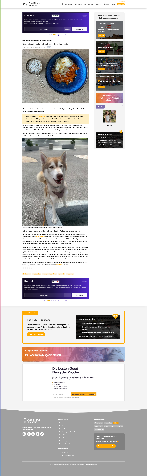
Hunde (45, 274)
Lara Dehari (28, 47)
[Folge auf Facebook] (29, 434)
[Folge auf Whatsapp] (33, 434)
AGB (95, 464)
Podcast (113, 4)
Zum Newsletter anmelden (106, 446)
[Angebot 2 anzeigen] (49, 34)
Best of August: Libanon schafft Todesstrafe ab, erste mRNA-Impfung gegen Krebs (108, 29)
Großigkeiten (41, 116)
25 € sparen (79, 29)
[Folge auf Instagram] (24, 434)
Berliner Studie (40, 236)
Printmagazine (68, 4)
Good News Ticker (88, 4)
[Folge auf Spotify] (37, 434)
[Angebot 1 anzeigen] (47, 34)
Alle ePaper (78, 4)
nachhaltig (70, 274)
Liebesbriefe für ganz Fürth (105, 47)
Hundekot (59, 265)
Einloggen (122, 1)
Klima (49, 47)
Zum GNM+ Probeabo (36, 334)
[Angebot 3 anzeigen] (51, 34)
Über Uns (106, 4)
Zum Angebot (79, 295)
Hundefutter (53, 274)
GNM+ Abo (121, 4)
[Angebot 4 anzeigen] (54, 34)
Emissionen (26, 274)
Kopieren (67, 29)
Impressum (89, 464)
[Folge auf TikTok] (42, 434)
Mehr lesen (101, 35)
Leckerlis (61, 274)
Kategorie (98, 4)
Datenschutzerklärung (77, 464)
